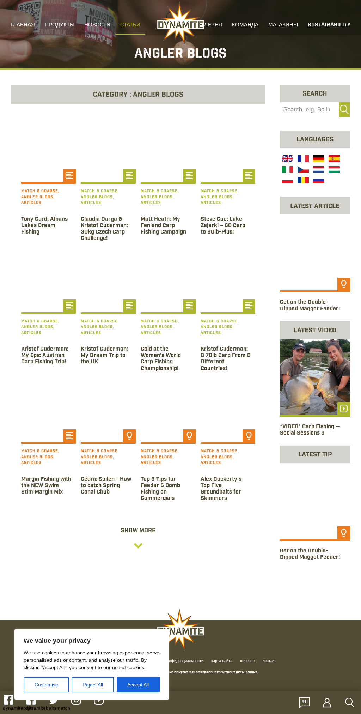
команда (245, 25)
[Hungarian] (333, 170)
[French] (302, 159)
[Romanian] (302, 181)
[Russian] (318, 181)
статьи (130, 25)
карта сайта (221, 661)
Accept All (138, 685)
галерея (210, 25)
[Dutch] (318, 170)
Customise (46, 685)
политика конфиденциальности (175, 661)
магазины (283, 25)
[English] (287, 159)
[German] (318, 159)
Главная (23, 25)
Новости (97, 25)
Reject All (92, 685)
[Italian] (287, 170)
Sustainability (329, 25)
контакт (269, 661)
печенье (247, 661)
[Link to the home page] (180, 23)
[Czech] (302, 170)
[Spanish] (333, 159)
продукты (59, 25)
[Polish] (287, 181)
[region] (91, 664)
